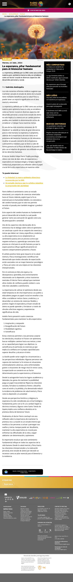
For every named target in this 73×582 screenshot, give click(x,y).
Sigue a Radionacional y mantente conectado (24, 472)
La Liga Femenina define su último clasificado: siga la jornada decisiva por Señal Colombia (57, 78)
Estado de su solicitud (25, 518)
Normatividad (6, 514)
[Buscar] (69, 4)
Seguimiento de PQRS (59, 530)
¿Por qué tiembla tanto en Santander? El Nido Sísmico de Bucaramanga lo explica (56, 148)
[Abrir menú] (4, 4)
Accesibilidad (40, 539)
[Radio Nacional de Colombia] (36, 4)
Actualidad (13, 14)
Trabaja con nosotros (25, 510)
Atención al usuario (25, 508)
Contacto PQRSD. (58, 519)
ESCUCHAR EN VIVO (37, 10)
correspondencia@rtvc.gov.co (61, 516)
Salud (22, 14)
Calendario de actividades (26, 511)
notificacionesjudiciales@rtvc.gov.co (62, 544)
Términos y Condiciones (26, 519)
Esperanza (8, 484)
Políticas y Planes (7, 515)
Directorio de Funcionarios (26, 516)
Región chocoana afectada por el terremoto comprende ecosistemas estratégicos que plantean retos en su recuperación (57, 137)
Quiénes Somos (7, 509)
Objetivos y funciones (8, 512)
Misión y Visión (6, 511)
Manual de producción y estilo (9, 518)
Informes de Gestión (7, 516)
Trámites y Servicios (25, 515)
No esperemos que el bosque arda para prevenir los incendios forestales (56, 86)
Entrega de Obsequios (25, 520)
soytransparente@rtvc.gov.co (61, 549)
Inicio (4, 14)
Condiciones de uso (42, 538)
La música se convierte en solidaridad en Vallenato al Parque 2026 (55, 69)
